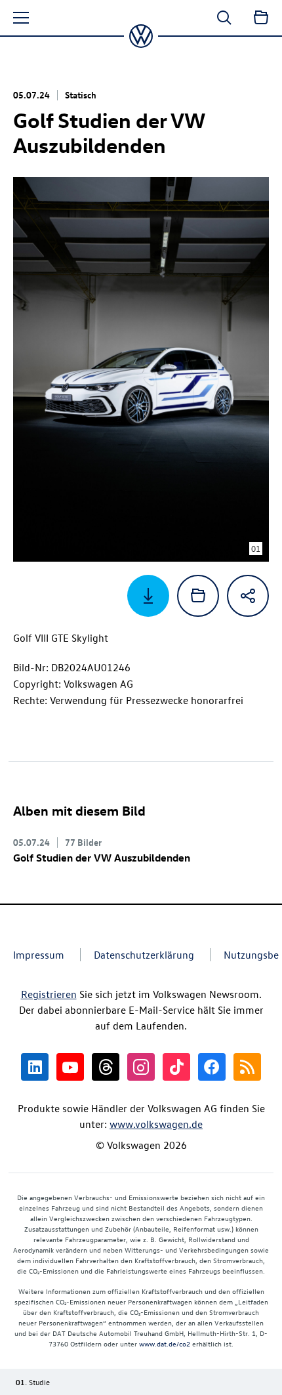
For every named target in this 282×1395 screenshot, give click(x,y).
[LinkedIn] (35, 1067)
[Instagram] (141, 1067)
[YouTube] (70, 1067)
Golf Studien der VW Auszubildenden (101, 857)
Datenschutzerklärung (144, 954)
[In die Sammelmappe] (198, 596)
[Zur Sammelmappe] (261, 17)
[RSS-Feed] (247, 1067)
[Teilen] (248, 596)
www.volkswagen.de (156, 1124)
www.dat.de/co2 (164, 1343)
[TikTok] (176, 1067)
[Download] (148, 596)
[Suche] (224, 17)
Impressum (38, 954)
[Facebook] (212, 1067)
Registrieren (49, 994)
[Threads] (105, 1067)
